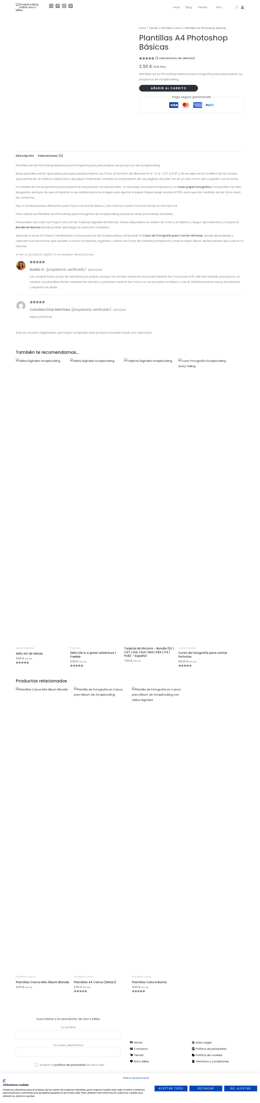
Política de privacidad (136, 1078)
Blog (189, 7)
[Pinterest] (58, 6)
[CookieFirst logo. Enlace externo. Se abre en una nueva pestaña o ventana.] (4, 1081)
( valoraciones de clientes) (175, 58)
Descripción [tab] (25, 156)
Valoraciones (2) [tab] (50, 156)
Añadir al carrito (169, 88)
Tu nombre (68, 1027)
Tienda (202, 7)
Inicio (176, 7)
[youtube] (64, 6)
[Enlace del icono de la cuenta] (242, 7)
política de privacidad (70, 1065)
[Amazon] (71, 6)
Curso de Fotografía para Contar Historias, (173, 235)
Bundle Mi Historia (28, 227)
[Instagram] (51, 6)
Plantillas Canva (171, 28)
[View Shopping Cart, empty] (234, 7)
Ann (219, 7)
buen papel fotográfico (195, 187)
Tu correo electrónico (68, 1045)
